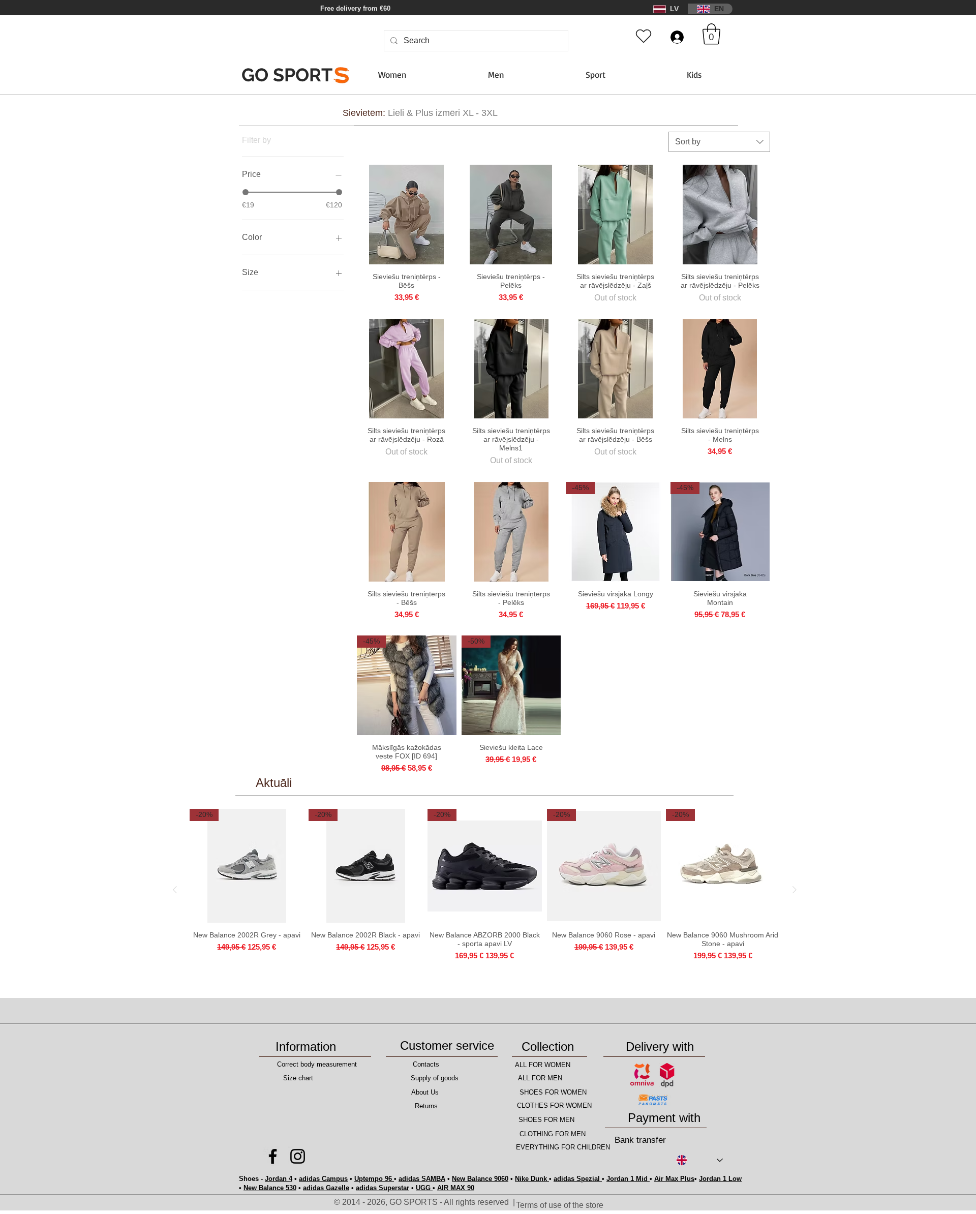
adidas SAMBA (422, 1178)
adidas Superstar (382, 1188)
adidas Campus (323, 1178)
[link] (711, 34)
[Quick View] (406, 214)
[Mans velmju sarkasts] (643, 36)
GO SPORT (292, 74)
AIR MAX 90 (455, 1188)
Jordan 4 (278, 1178)
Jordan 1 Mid (628, 1178)
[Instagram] (298, 1156)
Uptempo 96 (374, 1178)
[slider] (245, 192)
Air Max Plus (674, 1178)
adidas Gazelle (326, 1188)
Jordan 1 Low (720, 1178)
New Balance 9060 (480, 1178)
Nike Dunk (532, 1178)
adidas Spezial (578, 1178)
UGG (424, 1188)
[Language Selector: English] (699, 1160)
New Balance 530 (269, 1188)
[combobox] (719, 142)
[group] (485, 890)
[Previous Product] (175, 890)
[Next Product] (794, 890)
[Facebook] (273, 1156)
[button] (326, 9)
